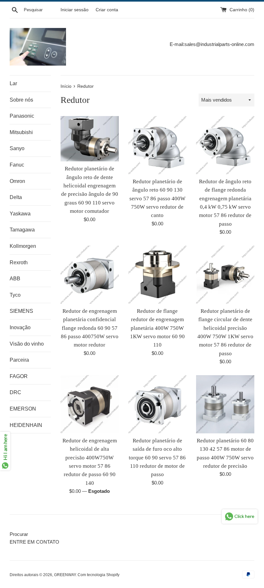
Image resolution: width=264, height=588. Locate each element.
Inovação (20, 327)
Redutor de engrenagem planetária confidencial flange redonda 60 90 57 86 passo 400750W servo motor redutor (89, 328)
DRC (15, 392)
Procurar (19, 534)
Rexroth (19, 262)
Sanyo (17, 148)
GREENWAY (65, 575)
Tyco (15, 295)
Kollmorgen (23, 246)
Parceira (19, 360)
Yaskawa (20, 213)
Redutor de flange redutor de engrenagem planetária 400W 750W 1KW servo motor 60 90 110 (157, 328)
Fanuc (17, 164)
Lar (13, 83)
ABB (15, 278)
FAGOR (19, 376)
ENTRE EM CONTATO (34, 542)
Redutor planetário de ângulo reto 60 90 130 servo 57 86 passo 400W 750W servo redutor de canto (157, 198)
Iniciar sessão (75, 9)
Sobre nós (21, 100)
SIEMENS (21, 311)
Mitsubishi (21, 132)
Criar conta (107, 9)
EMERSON (23, 409)
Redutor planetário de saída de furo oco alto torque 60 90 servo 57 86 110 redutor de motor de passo (157, 458)
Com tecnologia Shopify (98, 575)
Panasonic (22, 116)
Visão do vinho (27, 344)
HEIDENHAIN (26, 425)
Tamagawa (22, 229)
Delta (16, 197)
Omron (17, 181)
